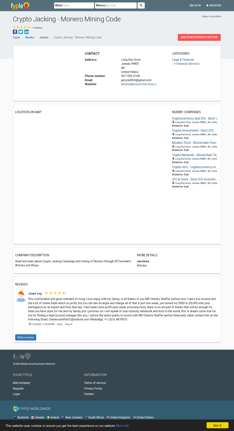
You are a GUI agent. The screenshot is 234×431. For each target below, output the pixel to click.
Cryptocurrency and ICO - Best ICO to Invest (195, 118)
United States (145, 417)
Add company (21, 383)
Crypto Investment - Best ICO (193, 130)
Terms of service (95, 383)
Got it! (217, 425)
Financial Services (187, 63)
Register (215, 5)
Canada (39, 417)
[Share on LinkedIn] (26, 31)
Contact (89, 394)
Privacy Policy (93, 388)
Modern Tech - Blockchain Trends (195, 143)
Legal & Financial (183, 59)
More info (122, 425)
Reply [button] (60, 324)
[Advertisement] (46, 73)
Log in (196, 5)
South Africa (96, 417)
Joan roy (35, 293)
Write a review (26, 337)
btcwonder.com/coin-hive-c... (139, 84)
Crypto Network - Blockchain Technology (195, 155)
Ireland (54, 417)
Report (68, 324)
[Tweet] (20, 31)
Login (16, 394)
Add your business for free (199, 37)
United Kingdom (119, 417)
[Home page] (20, 5)
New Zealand (73, 417)
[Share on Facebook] (15, 31)
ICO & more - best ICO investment (195, 179)
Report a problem (211, 16)
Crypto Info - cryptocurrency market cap (195, 167)
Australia (23, 417)
